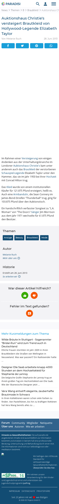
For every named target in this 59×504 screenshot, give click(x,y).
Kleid (9, 187)
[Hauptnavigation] (53, 4)
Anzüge (8, 237)
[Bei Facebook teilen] (8, 45)
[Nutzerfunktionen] (45, 4)
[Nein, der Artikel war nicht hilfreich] (34, 295)
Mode (44, 237)
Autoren (19, 426)
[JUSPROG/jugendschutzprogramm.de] (13, 475)
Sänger (35, 212)
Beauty (19, 237)
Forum (6, 422)
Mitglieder (32, 423)
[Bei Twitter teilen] (22, 45)
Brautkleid (32, 10)
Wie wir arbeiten (35, 426)
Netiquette (46, 423)
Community (18, 423)
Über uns (7, 426)
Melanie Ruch (10, 254)
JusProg (26, 483)
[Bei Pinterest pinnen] (36, 45)
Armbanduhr (20, 194)
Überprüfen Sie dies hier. (44, 467)
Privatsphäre (43, 491)
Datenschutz (28, 491)
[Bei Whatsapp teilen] (51, 45)
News (5, 10)
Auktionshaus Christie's (26, 165)
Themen (15, 10)
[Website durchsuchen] (38, 4)
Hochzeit (51, 176)
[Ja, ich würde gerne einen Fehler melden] (29, 313)
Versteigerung (30, 158)
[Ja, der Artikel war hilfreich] (24, 295)
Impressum (14, 491)
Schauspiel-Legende (13, 173)
